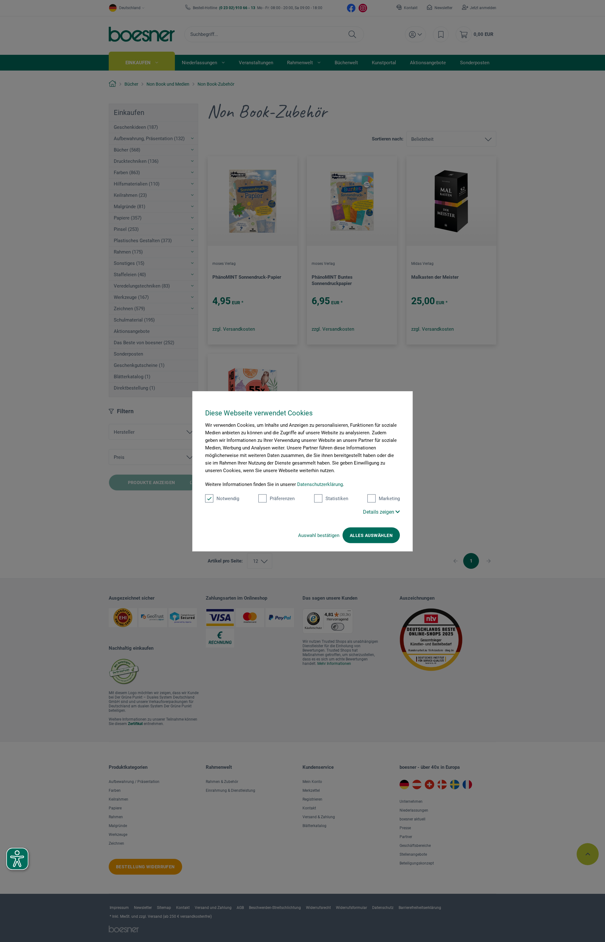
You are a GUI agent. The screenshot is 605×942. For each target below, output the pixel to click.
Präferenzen (282, 498)
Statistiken (337, 498)
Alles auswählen (371, 535)
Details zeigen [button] (379, 512)
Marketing (389, 498)
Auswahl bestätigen (318, 535)
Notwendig (227, 498)
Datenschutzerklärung (320, 484)
